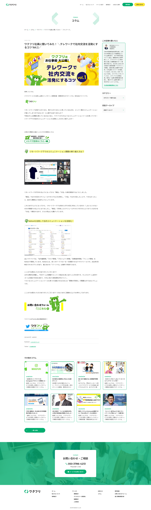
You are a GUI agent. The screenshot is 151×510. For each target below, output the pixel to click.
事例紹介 (108, 4)
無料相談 (128, 4)
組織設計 (76, 499)
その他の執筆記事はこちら (111, 85)
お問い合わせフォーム (121, 494)
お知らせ (100, 491)
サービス (74, 491)
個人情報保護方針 (119, 496)
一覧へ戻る (35, 430)
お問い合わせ (139, 4)
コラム (99, 494)
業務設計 (76, 494)
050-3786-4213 (77, 463)
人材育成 (76, 502)
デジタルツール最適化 (80, 496)
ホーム (81, 4)
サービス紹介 (99, 4)
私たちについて (90, 4)
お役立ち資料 (116, 4)
